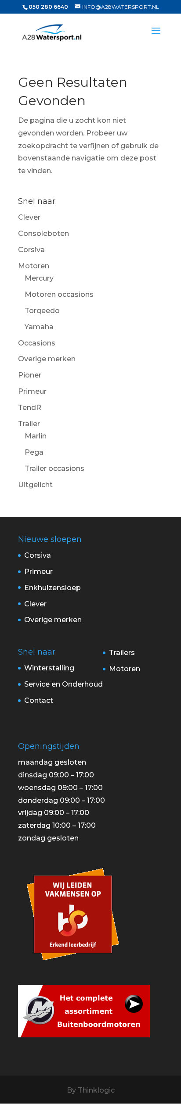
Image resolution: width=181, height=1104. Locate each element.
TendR (29, 407)
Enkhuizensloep (52, 588)
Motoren (33, 266)
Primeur (32, 391)
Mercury (39, 278)
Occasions (36, 343)
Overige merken (47, 359)
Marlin (36, 436)
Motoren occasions (59, 294)
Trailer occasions (54, 468)
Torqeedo (42, 310)
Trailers (122, 652)
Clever (29, 217)
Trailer (29, 424)
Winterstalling (49, 668)
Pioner (29, 375)
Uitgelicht (35, 485)
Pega (34, 452)
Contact (38, 700)
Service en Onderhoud (63, 684)
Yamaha (39, 327)
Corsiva (31, 250)
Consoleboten (43, 233)
